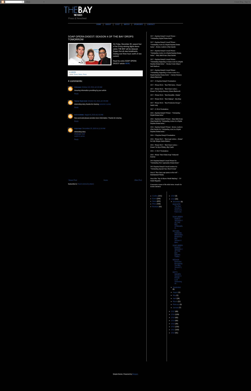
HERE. (128, 63)
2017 (173, 311)
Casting (155, 196)
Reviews (155, 207)
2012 (173, 327)
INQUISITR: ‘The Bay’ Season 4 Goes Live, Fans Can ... (177, 209)
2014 (173, 320)
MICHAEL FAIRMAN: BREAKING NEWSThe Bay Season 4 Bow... (178, 236)
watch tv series (79, 136)
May (174, 295)
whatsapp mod (79, 134)
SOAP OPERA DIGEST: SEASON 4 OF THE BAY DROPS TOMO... (178, 251)
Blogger (135, 374)
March (175, 301)
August (175, 292)
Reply (76, 94)
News (80, 74)
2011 (173, 330)
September (177, 287)
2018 (173, 199)
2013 (173, 324)
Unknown (77, 87)
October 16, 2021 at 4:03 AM (98, 101)
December (177, 202)
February (176, 304)
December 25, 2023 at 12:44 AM (93, 128)
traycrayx (78, 128)
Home (106, 180)
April (175, 298)
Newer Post (73, 180)
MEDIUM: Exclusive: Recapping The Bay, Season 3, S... (177, 264)
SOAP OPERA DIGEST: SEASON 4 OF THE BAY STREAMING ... (178, 222)
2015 (173, 317)
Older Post (138, 180)
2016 (173, 314)
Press (85, 74)
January (176, 308)
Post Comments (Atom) (86, 184)
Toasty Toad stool (80, 101)
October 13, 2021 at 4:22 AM (92, 87)
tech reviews (79, 115)
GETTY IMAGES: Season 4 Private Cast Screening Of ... (177, 277)
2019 (173, 196)
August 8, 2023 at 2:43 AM (94, 115)
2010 (173, 333)
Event (76, 74)
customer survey (105, 104)
